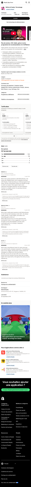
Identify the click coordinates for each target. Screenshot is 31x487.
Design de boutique (6, 421)
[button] (15, 354)
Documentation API (6, 439)
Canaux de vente (5, 409)
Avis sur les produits (21, 413)
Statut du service (20, 456)
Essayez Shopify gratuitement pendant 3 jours (15, 389)
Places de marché (20, 410)
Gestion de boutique (6, 427)
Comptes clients (18, 85)
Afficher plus (4, 191)
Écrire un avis (5, 166)
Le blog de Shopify (6, 445)
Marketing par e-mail (21, 418)
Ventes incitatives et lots (22, 415)
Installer (15, 18)
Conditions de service (7, 471)
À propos (18, 437)
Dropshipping (19, 407)
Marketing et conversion (7, 424)
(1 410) (18, 14)
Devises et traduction (21, 426)
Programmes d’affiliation (7, 94)
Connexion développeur (7, 468)
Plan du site (4, 479)
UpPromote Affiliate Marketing (13, 351)
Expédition (19, 424)
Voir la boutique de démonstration (16, 22)
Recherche (4, 448)
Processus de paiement (7, 85)
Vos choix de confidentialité (8, 482)
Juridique (18, 453)
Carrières (18, 439)
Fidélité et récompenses (7, 99)
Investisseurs (19, 442)
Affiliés (18, 450)
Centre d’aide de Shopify (7, 437)
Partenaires (19, 448)
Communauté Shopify (6, 442)
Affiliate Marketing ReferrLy (12, 368)
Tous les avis (14, 166)
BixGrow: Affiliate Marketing (12, 359)
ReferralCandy (25, 14)
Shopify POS (4, 87)
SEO (17, 421)
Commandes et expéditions (5, 418)
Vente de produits (6, 414)
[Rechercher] (26, 2)
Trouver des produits (6, 411)
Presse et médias (20, 445)
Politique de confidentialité (8, 284)
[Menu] (29, 2)
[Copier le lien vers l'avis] (6, 172)
